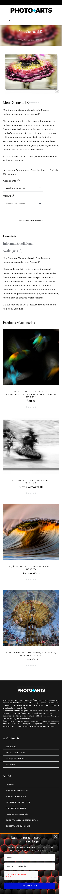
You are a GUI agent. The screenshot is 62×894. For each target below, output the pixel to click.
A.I (10, 566)
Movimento (42, 170)
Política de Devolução (17, 814)
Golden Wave (31, 573)
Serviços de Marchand (17, 759)
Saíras (31, 401)
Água (15, 566)
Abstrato (17, 391)
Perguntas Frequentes (17, 790)
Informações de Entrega (18, 802)
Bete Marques (22, 170)
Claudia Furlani (16, 652)
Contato (10, 784)
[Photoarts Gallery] (31, 10)
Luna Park (30, 659)
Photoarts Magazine (16, 808)
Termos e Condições (16, 796)
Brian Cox (26, 566)
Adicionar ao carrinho (31, 221)
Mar (35, 566)
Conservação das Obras (18, 826)
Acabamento (9, 180)
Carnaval (12, 174)
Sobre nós (11, 747)
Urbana (37, 655)
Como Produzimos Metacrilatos (22, 820)
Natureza (26, 394)
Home (20, 40)
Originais (53, 170)
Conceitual (42, 391)
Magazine (10, 765)
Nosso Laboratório (15, 753)
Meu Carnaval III (31, 487)
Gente (33, 170)
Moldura (7, 195)
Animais (29, 391)
